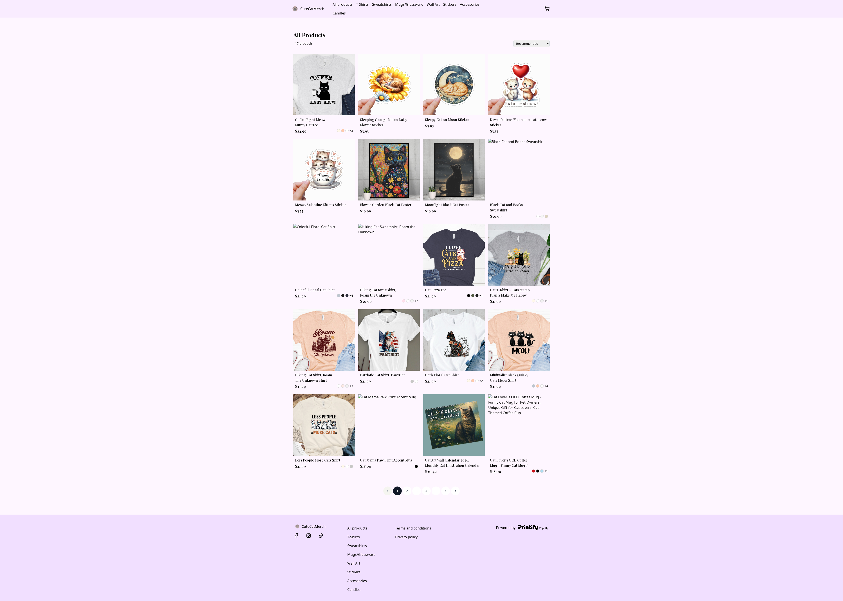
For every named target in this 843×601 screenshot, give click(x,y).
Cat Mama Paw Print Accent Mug (386, 460)
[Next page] (455, 491)
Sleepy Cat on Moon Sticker (447, 119)
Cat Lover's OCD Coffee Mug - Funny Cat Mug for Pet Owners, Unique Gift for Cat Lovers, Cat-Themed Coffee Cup (510, 463)
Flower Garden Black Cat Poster (386, 204)
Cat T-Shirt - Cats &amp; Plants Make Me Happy (510, 292)
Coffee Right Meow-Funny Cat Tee (311, 122)
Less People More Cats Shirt (317, 460)
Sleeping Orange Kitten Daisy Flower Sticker (383, 122)
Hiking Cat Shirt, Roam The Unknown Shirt (313, 378)
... (436, 491)
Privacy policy (406, 537)
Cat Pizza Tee (435, 290)
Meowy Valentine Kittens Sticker (320, 204)
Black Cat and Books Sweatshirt (506, 207)
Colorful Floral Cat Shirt (315, 290)
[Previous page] (387, 491)
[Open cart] (547, 8)
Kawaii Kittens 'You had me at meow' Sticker (518, 122)
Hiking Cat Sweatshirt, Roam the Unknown (378, 292)
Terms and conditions (413, 528)
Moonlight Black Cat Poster (447, 204)
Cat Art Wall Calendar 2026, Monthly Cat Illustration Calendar (452, 463)
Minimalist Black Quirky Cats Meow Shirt (509, 378)
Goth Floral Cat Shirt (442, 375)
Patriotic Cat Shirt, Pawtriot (382, 375)
